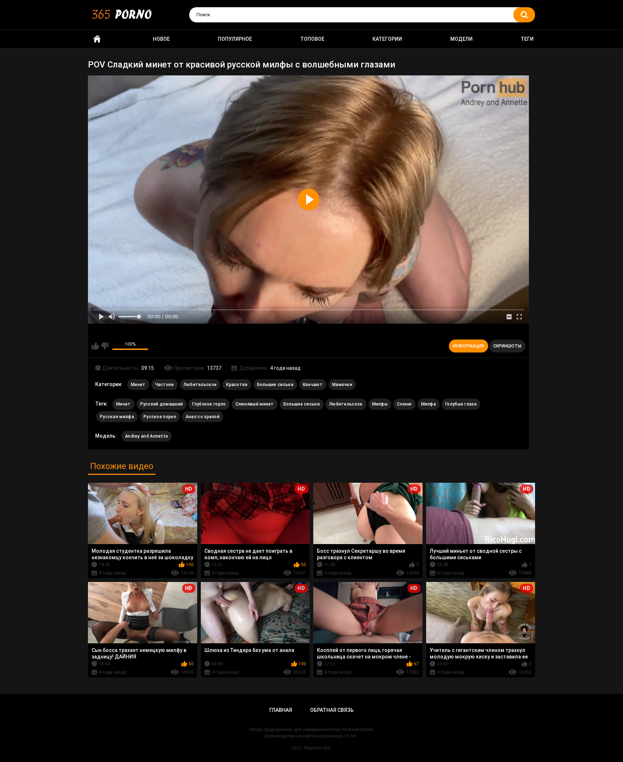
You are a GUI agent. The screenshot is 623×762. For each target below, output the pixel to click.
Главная (280, 710)
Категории (387, 39)
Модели (461, 39)
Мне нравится (95, 346)
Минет (138, 384)
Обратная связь (332, 710)
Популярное (235, 39)
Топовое (312, 39)
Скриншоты (507, 346)
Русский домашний (161, 404)
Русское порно (159, 416)
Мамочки (342, 384)
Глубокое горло (209, 404)
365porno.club (317, 747)
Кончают (313, 384)
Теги (527, 39)
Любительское (200, 384)
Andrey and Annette (146, 436)
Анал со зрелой (203, 416)
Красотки (236, 384)
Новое (161, 39)
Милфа (428, 404)
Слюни (404, 404)
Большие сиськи (275, 384)
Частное (164, 384)
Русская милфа (117, 416)
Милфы (380, 404)
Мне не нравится (105, 346)
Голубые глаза (461, 404)
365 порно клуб (97, 39)
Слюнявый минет (254, 404)
